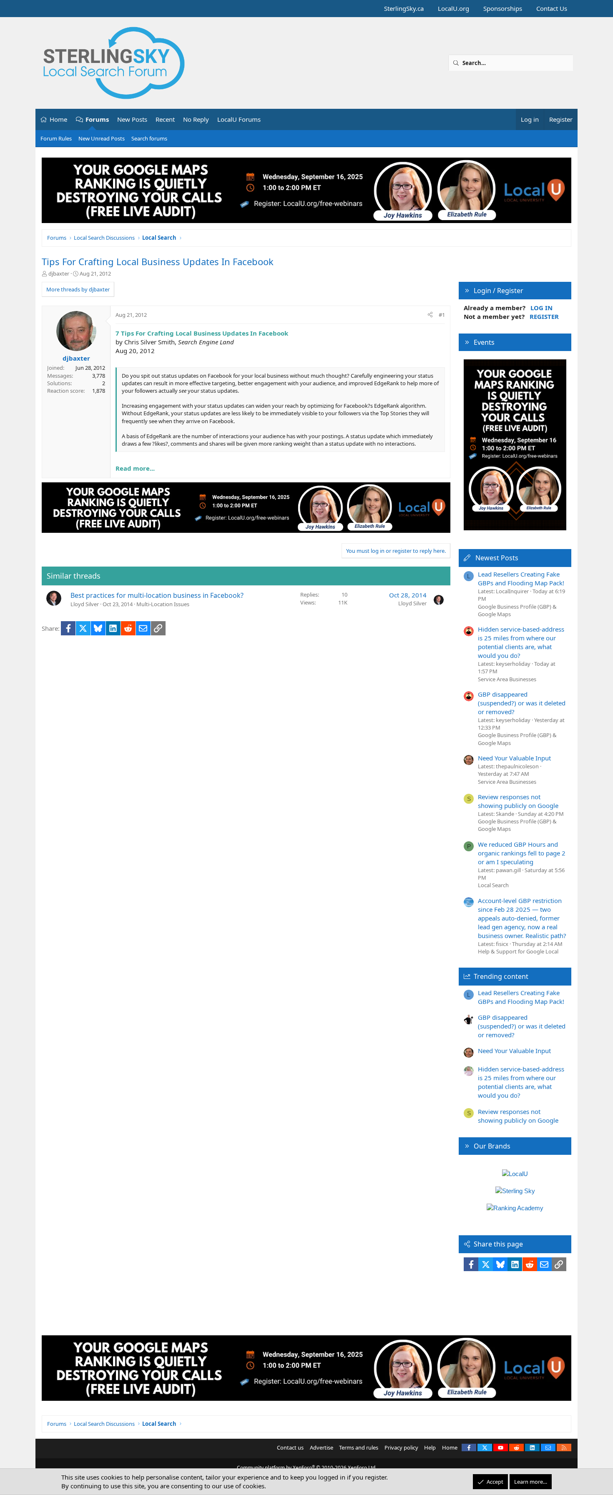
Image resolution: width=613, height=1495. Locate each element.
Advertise (321, 1447)
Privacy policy (401, 1447)
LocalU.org (453, 8)
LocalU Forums (239, 119)
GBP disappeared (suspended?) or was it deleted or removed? (521, 703)
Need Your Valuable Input (514, 758)
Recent (165, 119)
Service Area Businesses (507, 679)
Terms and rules (358, 1447)
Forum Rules (56, 138)
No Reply (196, 119)
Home (58, 119)
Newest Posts (496, 557)
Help (430, 1447)
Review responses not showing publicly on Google (518, 801)
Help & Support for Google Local (518, 951)
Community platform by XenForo (307, 1467)
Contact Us (551, 8)
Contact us (290, 1447)
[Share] (430, 315)
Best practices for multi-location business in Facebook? (157, 595)
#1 (442, 315)
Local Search (493, 885)
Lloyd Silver (84, 604)
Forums (97, 119)
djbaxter (58, 273)
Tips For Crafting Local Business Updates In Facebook (158, 261)
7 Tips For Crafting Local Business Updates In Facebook (202, 333)
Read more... (135, 468)
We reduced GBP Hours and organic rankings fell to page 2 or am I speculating (521, 853)
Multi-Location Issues (162, 604)
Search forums (149, 138)
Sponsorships (502, 8)
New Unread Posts (101, 138)
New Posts (132, 119)
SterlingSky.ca (404, 8)
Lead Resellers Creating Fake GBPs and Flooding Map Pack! (521, 578)
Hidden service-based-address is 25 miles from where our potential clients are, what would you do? (521, 642)
